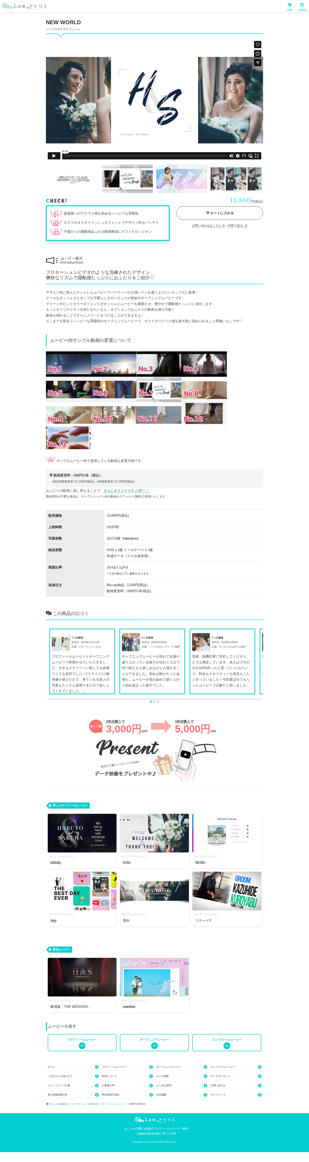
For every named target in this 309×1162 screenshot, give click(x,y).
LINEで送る (236, 225)
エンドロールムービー (223, 1066)
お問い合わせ (218, 1085)
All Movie (93, 1104)
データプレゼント (221, 1076)
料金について (109, 1076)
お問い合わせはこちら (206, 225)
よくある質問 (163, 1085)
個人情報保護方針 (58, 1094)
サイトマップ (218, 1094)
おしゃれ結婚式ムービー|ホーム (67, 1104)
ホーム (51, 1066)
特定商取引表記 (110, 1094)
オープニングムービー (168, 1066)
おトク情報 (162, 1076)
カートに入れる (221, 213)
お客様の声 (108, 1085)
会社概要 (161, 1094)
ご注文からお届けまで (60, 1076)
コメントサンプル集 (59, 1085)
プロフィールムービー (114, 1066)
